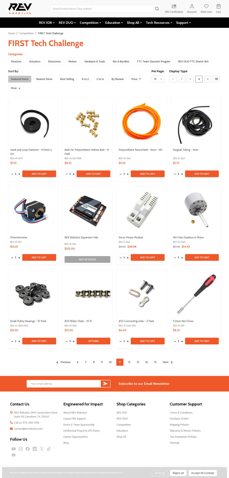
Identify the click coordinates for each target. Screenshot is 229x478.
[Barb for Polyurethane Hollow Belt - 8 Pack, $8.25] (87, 123)
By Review (117, 79)
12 (129, 362)
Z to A (100, 79)
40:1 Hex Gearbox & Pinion (188, 237)
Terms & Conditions (181, 412)
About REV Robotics (75, 412)
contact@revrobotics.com (28, 428)
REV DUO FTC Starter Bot (193, 61)
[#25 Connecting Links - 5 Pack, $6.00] (142, 294)
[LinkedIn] (34, 449)
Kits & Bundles (121, 61)
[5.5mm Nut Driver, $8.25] (196, 294)
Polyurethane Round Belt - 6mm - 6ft (140, 149)
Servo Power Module (131, 237)
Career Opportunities (75, 436)
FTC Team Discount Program (153, 61)
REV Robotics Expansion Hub (81, 237)
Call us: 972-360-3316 (26, 422)
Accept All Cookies (202, 473)
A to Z (85, 79)
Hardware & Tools (94, 61)
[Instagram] (20, 449)
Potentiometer (18, 237)
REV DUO (66, 23)
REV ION (45, 23)
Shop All (133, 23)
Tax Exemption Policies (183, 436)
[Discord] (13, 455)
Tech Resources (157, 23)
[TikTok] (48, 449)
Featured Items (19, 79)
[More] (54, 22)
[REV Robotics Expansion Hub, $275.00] (87, 210)
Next (166, 362)
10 (110, 362)
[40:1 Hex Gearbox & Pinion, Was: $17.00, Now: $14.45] (196, 210)
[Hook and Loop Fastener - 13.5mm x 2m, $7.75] (33, 123)
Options (93, 341)
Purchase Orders (179, 418)
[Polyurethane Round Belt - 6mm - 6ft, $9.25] (142, 123)
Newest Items (44, 79)
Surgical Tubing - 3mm (185, 149)
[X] (41, 449)
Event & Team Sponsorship (79, 424)
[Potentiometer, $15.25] (33, 210)
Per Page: (158, 71)
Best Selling (67, 79)
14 (146, 362)
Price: (137, 80)
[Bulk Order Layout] (216, 79)
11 (120, 362)
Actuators (34, 61)
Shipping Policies (179, 424)
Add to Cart (39, 173)
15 (155, 362)
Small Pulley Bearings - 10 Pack (28, 321)
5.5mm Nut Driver (183, 321)
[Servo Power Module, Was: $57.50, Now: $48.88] (142, 210)
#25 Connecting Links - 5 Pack (136, 321)
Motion (72, 61)
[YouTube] (13, 449)
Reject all (178, 473)
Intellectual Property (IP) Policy (81, 430)
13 (138, 362)
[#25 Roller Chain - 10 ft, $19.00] (87, 294)
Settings (160, 473)
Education (112, 23)
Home (11, 33)
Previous (65, 362)
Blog (66, 442)
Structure (16, 61)
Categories (15, 54)
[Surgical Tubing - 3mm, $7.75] (196, 123)
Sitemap (174, 442)
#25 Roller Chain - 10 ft (78, 321)
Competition (89, 23)
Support (182, 23)
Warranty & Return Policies (185, 430)
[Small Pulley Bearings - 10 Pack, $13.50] (33, 294)
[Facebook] (27, 449)
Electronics (54, 61)
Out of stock (87, 259)
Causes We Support (74, 418)
